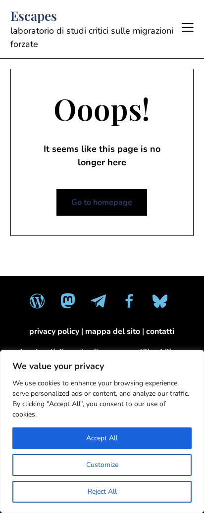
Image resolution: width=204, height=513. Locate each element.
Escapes (33, 15)
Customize (102, 464)
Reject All (102, 491)
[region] (102, 431)
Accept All (102, 438)
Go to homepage (101, 202)
